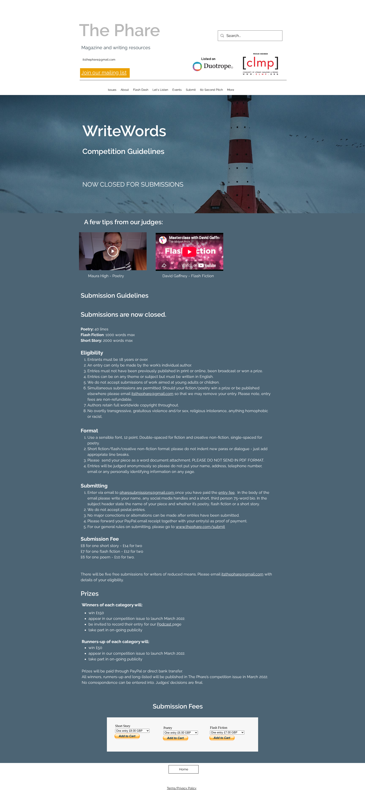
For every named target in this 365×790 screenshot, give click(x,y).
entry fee (226, 492)
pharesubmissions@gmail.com (147, 492)
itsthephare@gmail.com (99, 59)
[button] (112, 90)
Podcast (164, 624)
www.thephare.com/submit (200, 526)
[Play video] (113, 251)
